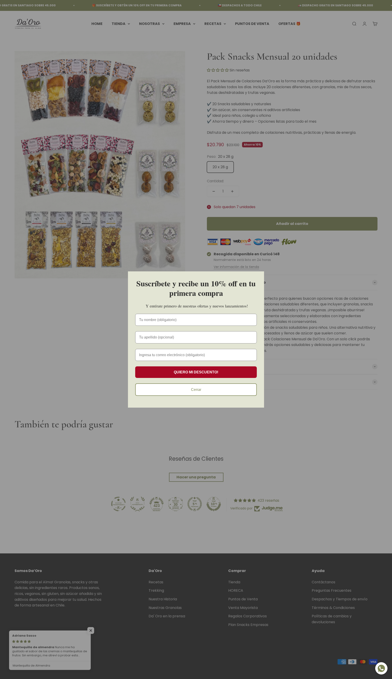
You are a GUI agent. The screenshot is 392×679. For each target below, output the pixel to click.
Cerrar (196, 390)
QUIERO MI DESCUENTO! (196, 372)
